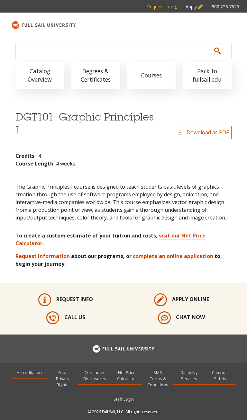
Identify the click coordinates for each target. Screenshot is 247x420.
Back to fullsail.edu (207, 75)
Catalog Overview (40, 75)
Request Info (161, 7)
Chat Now (190, 317)
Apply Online (190, 299)
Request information (42, 256)
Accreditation (29, 372)
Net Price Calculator (126, 375)
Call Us (74, 317)
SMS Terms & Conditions (157, 379)
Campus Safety (220, 375)
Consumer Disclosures (94, 375)
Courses (151, 75)
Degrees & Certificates (96, 75)
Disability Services (188, 375)
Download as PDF (208, 132)
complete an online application (173, 256)
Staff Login (124, 399)
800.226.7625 (225, 7)
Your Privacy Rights (62, 379)
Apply (192, 7)
